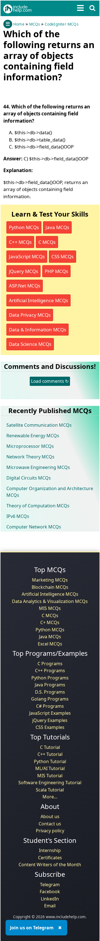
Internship (50, 850)
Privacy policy (50, 831)
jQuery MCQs (23, 271)
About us (50, 816)
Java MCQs (57, 227)
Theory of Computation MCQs (37, 506)
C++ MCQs (20, 242)
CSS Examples (50, 727)
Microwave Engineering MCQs (38, 467)
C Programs (50, 664)
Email (50, 906)
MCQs (34, 24)
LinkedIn (50, 899)
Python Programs (50, 678)
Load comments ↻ (50, 381)
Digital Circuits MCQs (28, 478)
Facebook (50, 891)
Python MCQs (24, 227)
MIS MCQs (50, 608)
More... (49, 797)
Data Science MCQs (30, 344)
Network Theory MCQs (30, 457)
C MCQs (47, 242)
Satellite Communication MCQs (39, 425)
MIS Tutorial (49, 776)
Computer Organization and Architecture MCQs (49, 491)
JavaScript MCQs (27, 256)
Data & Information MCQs (37, 329)
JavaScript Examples (50, 713)
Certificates (50, 858)
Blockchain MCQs (50, 587)
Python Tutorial (50, 761)
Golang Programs (50, 699)
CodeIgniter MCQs (61, 24)
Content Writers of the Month (50, 864)
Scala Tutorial (50, 790)
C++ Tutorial (50, 754)
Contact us (50, 824)
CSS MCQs (62, 256)
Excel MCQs (50, 644)
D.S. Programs (50, 692)
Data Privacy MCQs (30, 315)
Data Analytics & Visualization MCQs (50, 601)
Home (18, 24)
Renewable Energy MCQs (32, 436)
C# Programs (50, 706)
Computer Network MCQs (33, 527)
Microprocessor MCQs (30, 446)
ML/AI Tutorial (50, 768)
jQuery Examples (50, 720)
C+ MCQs (49, 622)
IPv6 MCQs (17, 516)
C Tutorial (50, 747)
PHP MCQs (56, 271)
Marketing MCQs (50, 580)
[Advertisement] (47, 91)
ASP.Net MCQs (24, 285)
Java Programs (50, 685)
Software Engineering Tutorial (49, 782)
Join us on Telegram (32, 928)
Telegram (50, 885)
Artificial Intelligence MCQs (38, 300)
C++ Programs (50, 670)
